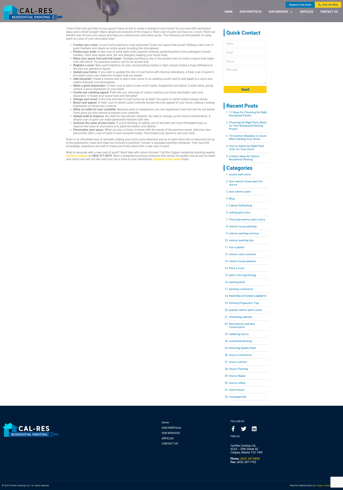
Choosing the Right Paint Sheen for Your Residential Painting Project (248, 126)
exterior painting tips (241, 240)
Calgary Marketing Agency (328, 485)
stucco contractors (240, 355)
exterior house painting (242, 226)
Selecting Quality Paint (242, 348)
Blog (231, 198)
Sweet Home (236, 389)
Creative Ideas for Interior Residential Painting (244, 158)
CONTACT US (329, 11)
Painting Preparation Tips (244, 303)
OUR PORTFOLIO (251, 11)
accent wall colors (240, 174)
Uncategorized (237, 396)
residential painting (240, 341)
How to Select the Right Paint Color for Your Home (246, 147)
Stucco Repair (237, 376)
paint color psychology (242, 275)
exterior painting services (244, 233)
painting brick (237, 282)
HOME (229, 11)
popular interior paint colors (245, 310)
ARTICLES (306, 11)
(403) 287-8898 (250, 458)
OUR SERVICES (278, 11)
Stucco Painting (238, 369)
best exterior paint (240, 191)
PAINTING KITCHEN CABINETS (247, 296)
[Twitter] (243, 428)
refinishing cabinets (240, 317)
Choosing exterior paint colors (247, 219)
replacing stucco (239, 334)
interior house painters (242, 261)
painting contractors (241, 289)
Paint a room (236, 268)
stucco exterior (238, 362)
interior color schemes (242, 254)
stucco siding (237, 382)
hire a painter (237, 247)
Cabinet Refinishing (240, 205)
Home (165, 422)
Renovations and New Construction (242, 325)
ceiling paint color (239, 212)
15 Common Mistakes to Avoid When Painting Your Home (247, 137)
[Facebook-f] (233, 428)
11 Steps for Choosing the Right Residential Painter (248, 114)
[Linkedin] (254, 428)
